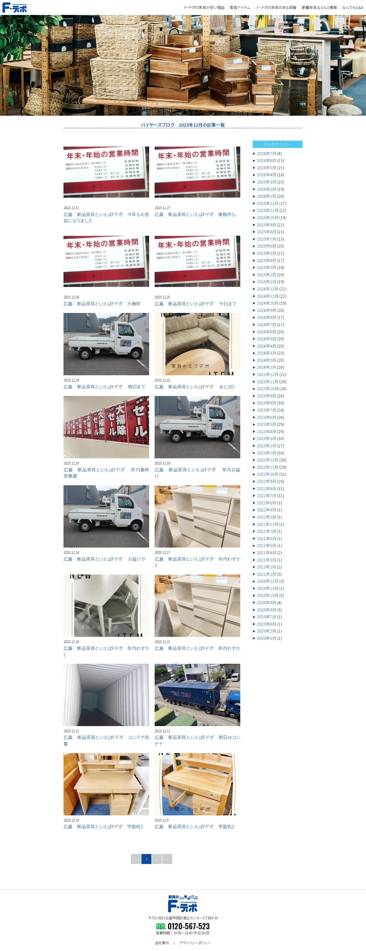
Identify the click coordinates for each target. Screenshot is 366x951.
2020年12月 (267, 581)
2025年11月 (267, 210)
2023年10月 (267, 389)
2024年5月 (266, 339)
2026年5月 (266, 168)
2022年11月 (267, 467)
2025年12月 (267, 203)
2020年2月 (266, 631)
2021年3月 (266, 560)
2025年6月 (266, 246)
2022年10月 (267, 474)
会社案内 (162, 942)
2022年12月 (267, 460)
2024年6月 (266, 332)
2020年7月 (266, 617)
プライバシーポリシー (195, 942)
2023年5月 (266, 424)
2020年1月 (266, 638)
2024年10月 (267, 303)
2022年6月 (266, 503)
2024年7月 (266, 324)
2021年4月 (266, 553)
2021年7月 (266, 531)
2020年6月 (266, 624)
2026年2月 (266, 189)
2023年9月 (266, 396)
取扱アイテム (240, 7)
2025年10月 (267, 218)
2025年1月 (266, 282)
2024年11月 (267, 296)
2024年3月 (266, 353)
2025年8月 (266, 232)
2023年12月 (267, 375)
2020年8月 (266, 610)
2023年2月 (266, 446)
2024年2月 (266, 360)
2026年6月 (266, 161)
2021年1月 (266, 574)
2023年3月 (266, 439)
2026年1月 (266, 196)
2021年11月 (267, 524)
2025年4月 (266, 260)
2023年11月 (267, 381)
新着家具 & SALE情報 (319, 7)
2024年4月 (266, 346)
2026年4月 (266, 175)
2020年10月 (267, 595)
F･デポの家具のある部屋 (277, 7)
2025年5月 (266, 253)
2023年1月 (266, 453)
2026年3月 (266, 182)
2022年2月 (266, 517)
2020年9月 (266, 603)
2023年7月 (266, 410)
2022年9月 (266, 481)
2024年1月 (266, 367)
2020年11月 (267, 588)
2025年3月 (266, 268)
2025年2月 (266, 275)
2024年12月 (267, 289)
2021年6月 (266, 538)
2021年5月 (266, 546)
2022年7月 (266, 496)
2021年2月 (266, 567)
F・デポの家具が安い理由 (204, 7)
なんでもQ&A (353, 7)
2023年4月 (266, 431)
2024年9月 (266, 310)
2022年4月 (266, 510)
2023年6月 (266, 417)
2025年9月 (266, 225)
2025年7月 (266, 239)
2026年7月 (266, 153)
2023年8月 (266, 403)
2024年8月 (266, 317)
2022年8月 (266, 488)
